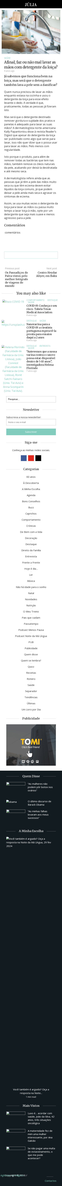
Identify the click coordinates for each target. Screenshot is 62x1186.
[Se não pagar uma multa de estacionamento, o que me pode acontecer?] (15, 1154)
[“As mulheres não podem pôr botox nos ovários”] (15, 789)
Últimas (31, 703)
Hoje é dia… (31, 568)
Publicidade (31, 648)
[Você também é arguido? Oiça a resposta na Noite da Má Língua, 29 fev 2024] (31, 960)
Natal (31, 593)
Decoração (31, 538)
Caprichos (31, 513)
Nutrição (31, 605)
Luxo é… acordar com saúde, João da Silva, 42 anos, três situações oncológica (41, 1118)
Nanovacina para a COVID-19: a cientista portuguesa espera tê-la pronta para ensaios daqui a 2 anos (41, 331)
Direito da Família (31, 550)
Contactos (50, 1180)
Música (31, 580)
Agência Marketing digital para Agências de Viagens (34, 1174)
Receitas (31, 672)
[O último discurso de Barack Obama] (15, 802)
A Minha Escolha (31, 489)
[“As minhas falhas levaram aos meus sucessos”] (15, 817)
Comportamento (35, 300)
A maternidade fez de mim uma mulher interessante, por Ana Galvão (40, 1135)
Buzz (31, 507)
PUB (31, 642)
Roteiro (31, 678)
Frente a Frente (31, 562)
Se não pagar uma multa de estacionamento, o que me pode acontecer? (41, 1153)
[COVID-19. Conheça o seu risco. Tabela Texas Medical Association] (13, 301)
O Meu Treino (31, 611)
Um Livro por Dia (31, 709)
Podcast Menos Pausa (31, 629)
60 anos (31, 476)
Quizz (31, 666)
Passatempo (31, 623)
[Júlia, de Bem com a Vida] (31, 4)
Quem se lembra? (31, 660)
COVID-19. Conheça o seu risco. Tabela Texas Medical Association (41, 309)
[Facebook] (24, 458)
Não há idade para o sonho (31, 587)
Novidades (31, 599)
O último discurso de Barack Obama (39, 803)
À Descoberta (31, 483)
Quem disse (31, 654)
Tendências (31, 697)
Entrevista (45, 346)
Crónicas (31, 525)
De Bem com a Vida (31, 532)
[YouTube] (31, 458)
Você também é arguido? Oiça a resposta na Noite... (31, 1091)
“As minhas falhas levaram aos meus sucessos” (38, 814)
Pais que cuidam (31, 617)
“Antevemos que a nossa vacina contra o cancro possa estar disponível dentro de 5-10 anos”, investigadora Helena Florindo (41, 360)
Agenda (31, 495)
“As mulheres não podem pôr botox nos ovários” (40, 787)
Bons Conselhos (31, 501)
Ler (31, 574)
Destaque (52, 300)
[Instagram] (38, 458)
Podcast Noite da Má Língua (31, 636)
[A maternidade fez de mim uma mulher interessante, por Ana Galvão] (15, 1136)
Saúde (7, 58)
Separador (31, 691)
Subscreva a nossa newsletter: (23, 417)
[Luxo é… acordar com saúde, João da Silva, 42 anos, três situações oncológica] (15, 1119)
